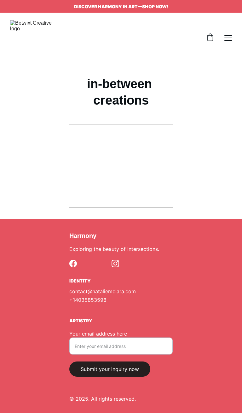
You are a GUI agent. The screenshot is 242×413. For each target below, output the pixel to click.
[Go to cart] (210, 38)
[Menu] (228, 38)
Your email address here (98, 334)
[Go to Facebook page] (73, 263)
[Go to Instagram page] (115, 263)
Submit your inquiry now (110, 369)
